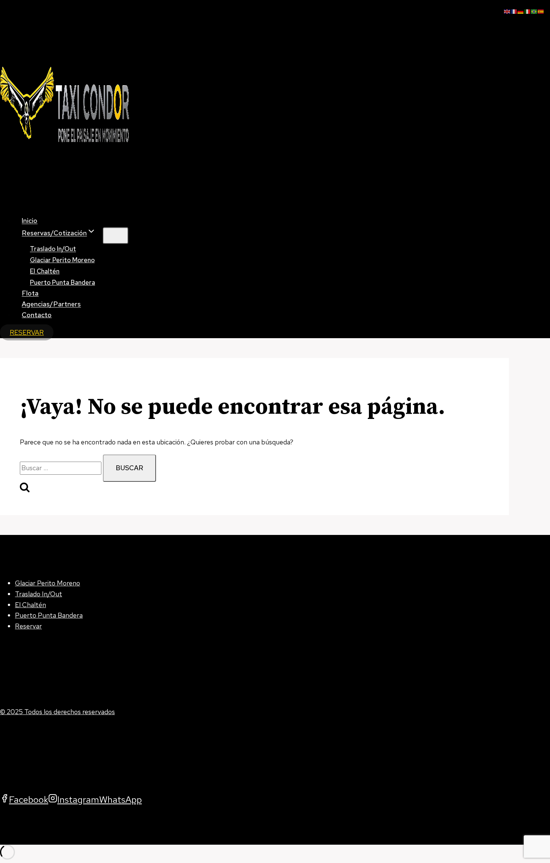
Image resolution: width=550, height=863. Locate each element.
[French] (514, 10)
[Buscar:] (61, 467)
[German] (520, 10)
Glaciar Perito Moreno (62, 260)
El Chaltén (30, 604)
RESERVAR (27, 332)
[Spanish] (541, 10)
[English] (507, 10)
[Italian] (527, 10)
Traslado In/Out (38, 594)
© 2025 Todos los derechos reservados (57, 711)
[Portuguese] (534, 10)
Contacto (37, 314)
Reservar (28, 626)
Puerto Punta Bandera (62, 282)
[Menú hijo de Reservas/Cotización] (115, 235)
